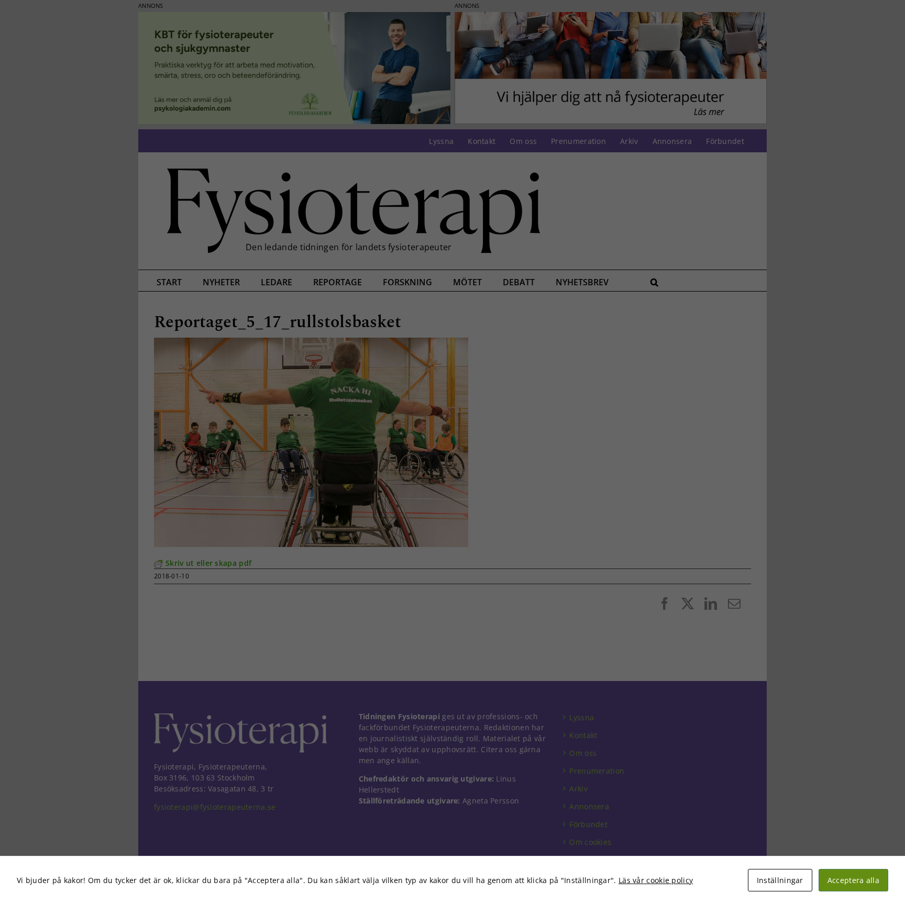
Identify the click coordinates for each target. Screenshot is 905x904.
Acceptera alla (853, 880)
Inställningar (780, 880)
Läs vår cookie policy (656, 880)
